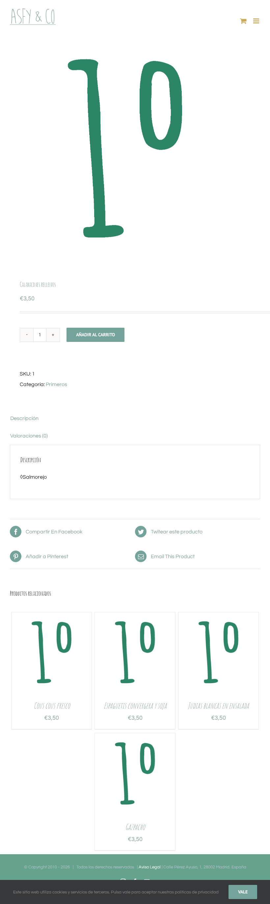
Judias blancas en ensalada (218, 705)
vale (243, 892)
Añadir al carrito (95, 335)
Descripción (24, 418)
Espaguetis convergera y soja (135, 705)
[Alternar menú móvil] (256, 20)
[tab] (135, 418)
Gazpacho (135, 827)
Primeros (56, 384)
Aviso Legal (150, 867)
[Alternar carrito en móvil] (243, 20)
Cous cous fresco (52, 705)
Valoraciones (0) (29, 435)
